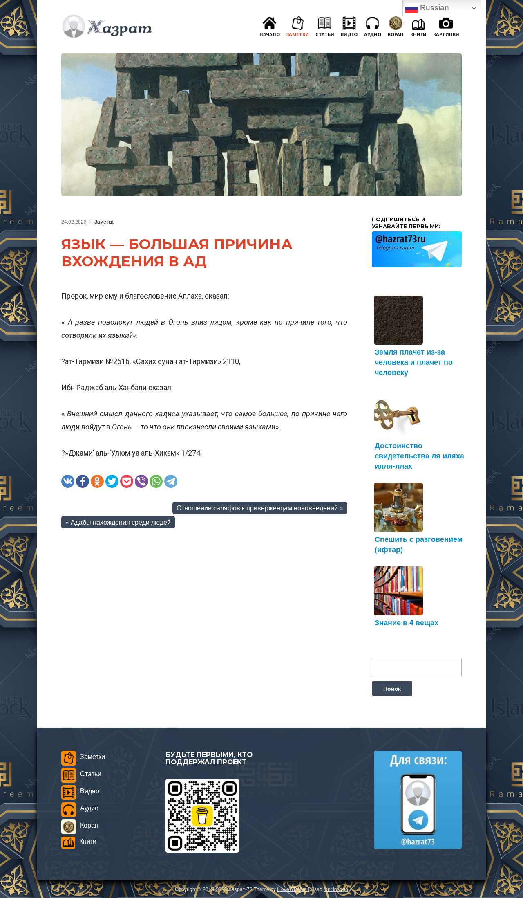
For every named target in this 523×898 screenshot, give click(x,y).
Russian (433, 7)
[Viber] (141, 481)
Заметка (104, 221)
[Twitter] (111, 481)
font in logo (336, 888)
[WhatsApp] (156, 481)
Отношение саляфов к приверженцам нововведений (257, 507)
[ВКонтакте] (67, 481)
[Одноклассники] (97, 481)
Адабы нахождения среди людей (121, 522)
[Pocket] (126, 481)
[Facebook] (82, 481)
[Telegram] (170, 481)
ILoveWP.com (292, 888)
